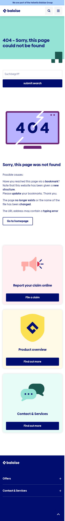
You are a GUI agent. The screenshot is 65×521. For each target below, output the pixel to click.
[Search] (49, 11)
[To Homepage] (13, 11)
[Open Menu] (58, 11)
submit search (33, 83)
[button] (32, 478)
